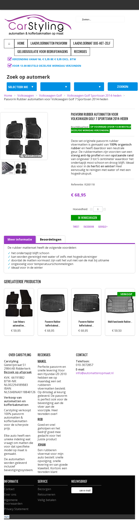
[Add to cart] (24, 330)
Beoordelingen (50, 239)
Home (8, 95)
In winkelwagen (87, 218)
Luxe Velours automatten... (19, 323)
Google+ (103, 226)
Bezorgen (44, 489)
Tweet (76, 226)
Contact (9, 489)
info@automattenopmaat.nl (94, 373)
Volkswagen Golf (50, 95)
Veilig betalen (47, 500)
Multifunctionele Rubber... (120, 321)
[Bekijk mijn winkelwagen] (131, 19)
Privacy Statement (16, 509)
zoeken (122, 87)
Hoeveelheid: (80, 209)
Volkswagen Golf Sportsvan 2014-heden (94, 95)
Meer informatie (20, 239)
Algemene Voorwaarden (13, 502)
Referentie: (83, 184)
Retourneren (46, 494)
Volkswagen (25, 95)
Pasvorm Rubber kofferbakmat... (52, 323)
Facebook (89, 226)
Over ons (10, 494)
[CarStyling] (38, 24)
